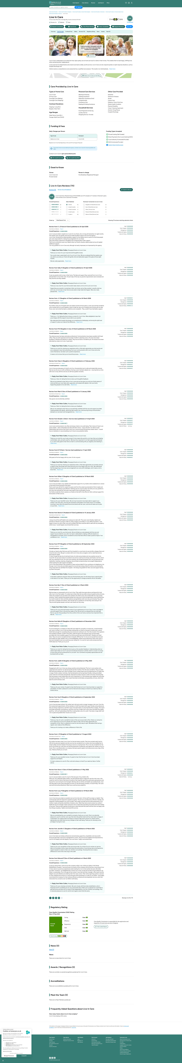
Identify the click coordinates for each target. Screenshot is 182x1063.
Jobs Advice (80, 1042)
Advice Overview (67, 1039)
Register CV (80, 1040)
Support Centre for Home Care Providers (125, 1045)
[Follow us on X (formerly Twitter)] (52, 1058)
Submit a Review (53, 1046)
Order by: (51, 220)
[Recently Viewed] (129, 3)
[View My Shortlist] (126, 3)
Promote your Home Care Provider (125, 1041)
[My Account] (132, 3)
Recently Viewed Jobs (111, 1042)
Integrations (122, 1043)
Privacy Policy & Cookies (125, 1051)
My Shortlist (94, 1040)
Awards (51, 1045)
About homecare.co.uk (125, 1039)
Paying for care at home (68, 1040)
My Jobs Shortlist (109, 1039)
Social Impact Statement (125, 1054)
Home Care (51, 1039)
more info (74, 1027)
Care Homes (53, 1043)
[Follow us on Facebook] (50, 1058)
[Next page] (62, 898)
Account (93, 1039)
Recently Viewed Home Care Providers (97, 1044)
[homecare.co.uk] (59, 3)
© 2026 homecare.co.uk (54, 1060)
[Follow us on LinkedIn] (54, 1058)
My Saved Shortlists (96, 1042)
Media (121, 1048)
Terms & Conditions (124, 1049)
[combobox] (50, 7)
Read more (112, 69)
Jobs (78, 1039)
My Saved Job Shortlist (111, 1040)
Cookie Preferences (124, 1052)
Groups (51, 1040)
